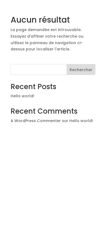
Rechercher (81, 69)
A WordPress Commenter (36, 120)
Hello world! (22, 96)
